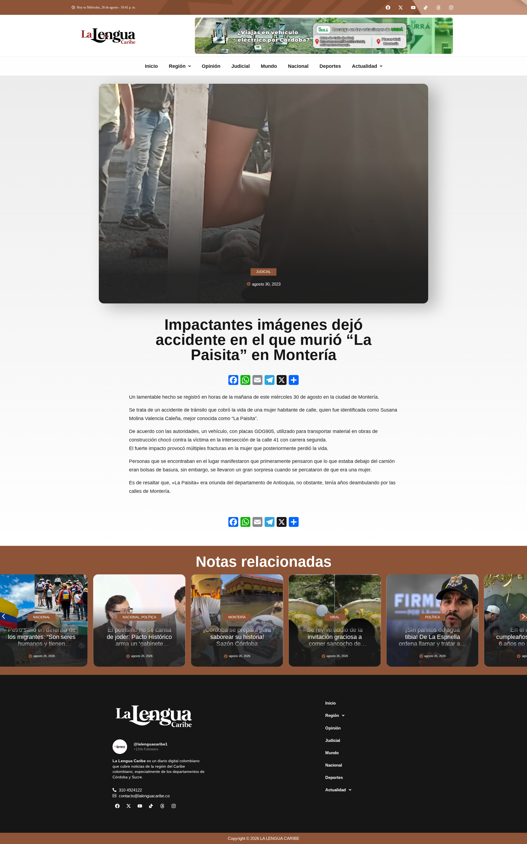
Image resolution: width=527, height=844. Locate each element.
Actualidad (364, 66)
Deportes (330, 66)
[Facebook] (388, 7)
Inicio (151, 66)
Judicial (240, 66)
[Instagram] (451, 7)
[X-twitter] (400, 7)
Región (177, 66)
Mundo (269, 66)
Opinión (211, 66)
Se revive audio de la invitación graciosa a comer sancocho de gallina (263, 640)
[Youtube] (413, 7)
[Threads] (438, 7)
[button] (179, 66)
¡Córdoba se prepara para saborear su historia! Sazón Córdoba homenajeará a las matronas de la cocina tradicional (166, 647)
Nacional (298, 66)
